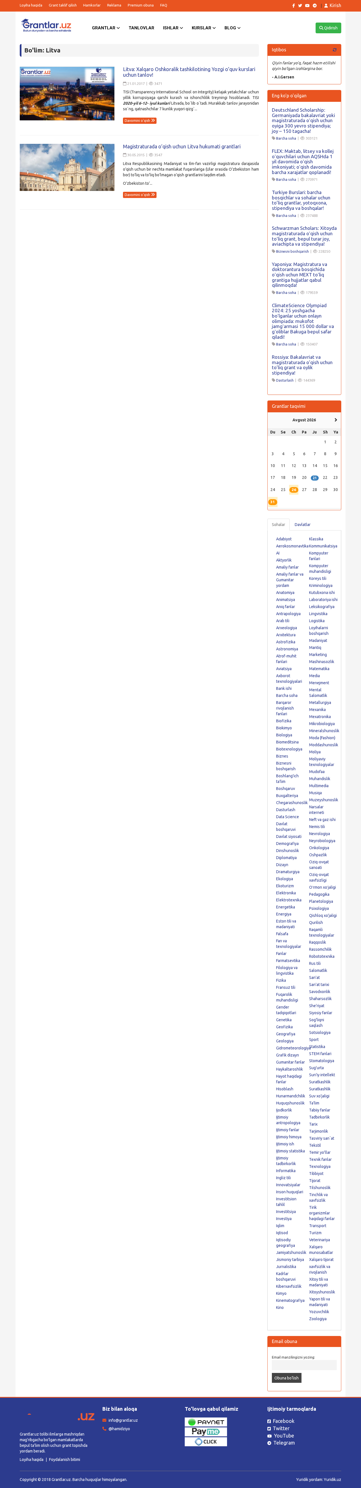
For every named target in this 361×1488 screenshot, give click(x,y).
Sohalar (278, 524)
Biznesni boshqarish (292, 251)
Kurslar (202, 27)
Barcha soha (286, 138)
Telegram (284, 1442)
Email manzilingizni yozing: (293, 1357)
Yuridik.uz (332, 1479)
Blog (230, 27)
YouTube (284, 1435)
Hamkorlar (92, 5)
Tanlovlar (141, 27)
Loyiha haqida (31, 5)
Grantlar (104, 27)
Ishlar (171, 27)
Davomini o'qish (138, 120)
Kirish (335, 5)
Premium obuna (141, 5)
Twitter (281, 1428)
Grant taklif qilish (63, 5)
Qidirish (330, 28)
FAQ (163, 5)
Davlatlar (303, 524)
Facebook (283, 1421)
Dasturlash (285, 380)
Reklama (114, 5)
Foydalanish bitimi (64, 1459)
